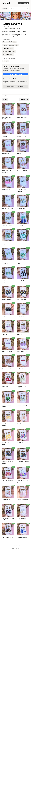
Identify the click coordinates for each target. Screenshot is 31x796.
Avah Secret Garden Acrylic (7, 462)
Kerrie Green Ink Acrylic (6, 405)
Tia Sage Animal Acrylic (21, 386)
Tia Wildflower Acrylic (23, 461)
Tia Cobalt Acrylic (22, 537)
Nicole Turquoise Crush (6, 281)
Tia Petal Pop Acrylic (22, 442)
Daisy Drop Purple (22, 351)
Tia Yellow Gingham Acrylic (7, 443)
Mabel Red (5, 386)
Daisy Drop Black (21, 299)
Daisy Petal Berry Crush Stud (6, 118)
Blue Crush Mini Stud (7, 208)
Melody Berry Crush (22, 170)
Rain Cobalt (20, 225)
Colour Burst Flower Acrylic (22, 481)
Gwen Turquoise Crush (6, 243)
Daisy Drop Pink (6, 189)
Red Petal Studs (21, 369)
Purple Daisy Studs (7, 351)
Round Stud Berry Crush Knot (6, 171)
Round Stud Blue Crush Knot (21, 190)
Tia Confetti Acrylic (7, 480)
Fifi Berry (4, 136)
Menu (3, 8)
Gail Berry (19, 153)
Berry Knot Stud (6, 153)
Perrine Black (20, 280)
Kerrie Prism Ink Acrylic (6, 500)
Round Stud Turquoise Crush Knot (8, 262)
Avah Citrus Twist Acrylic (7, 424)
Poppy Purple (5, 334)
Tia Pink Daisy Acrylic (23, 499)
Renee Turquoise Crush (21, 262)
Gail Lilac (19, 334)
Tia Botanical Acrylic (22, 405)
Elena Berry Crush (21, 136)
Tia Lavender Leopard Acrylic (8, 519)
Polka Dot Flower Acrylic (21, 519)
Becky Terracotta (6, 369)
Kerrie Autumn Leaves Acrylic (23, 424)
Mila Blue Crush (21, 208)
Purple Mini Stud (21, 317)
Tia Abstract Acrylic (7, 537)
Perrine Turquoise (22, 243)
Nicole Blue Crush (7, 225)
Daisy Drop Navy (6, 299)
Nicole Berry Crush (22, 117)
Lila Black (4, 317)
